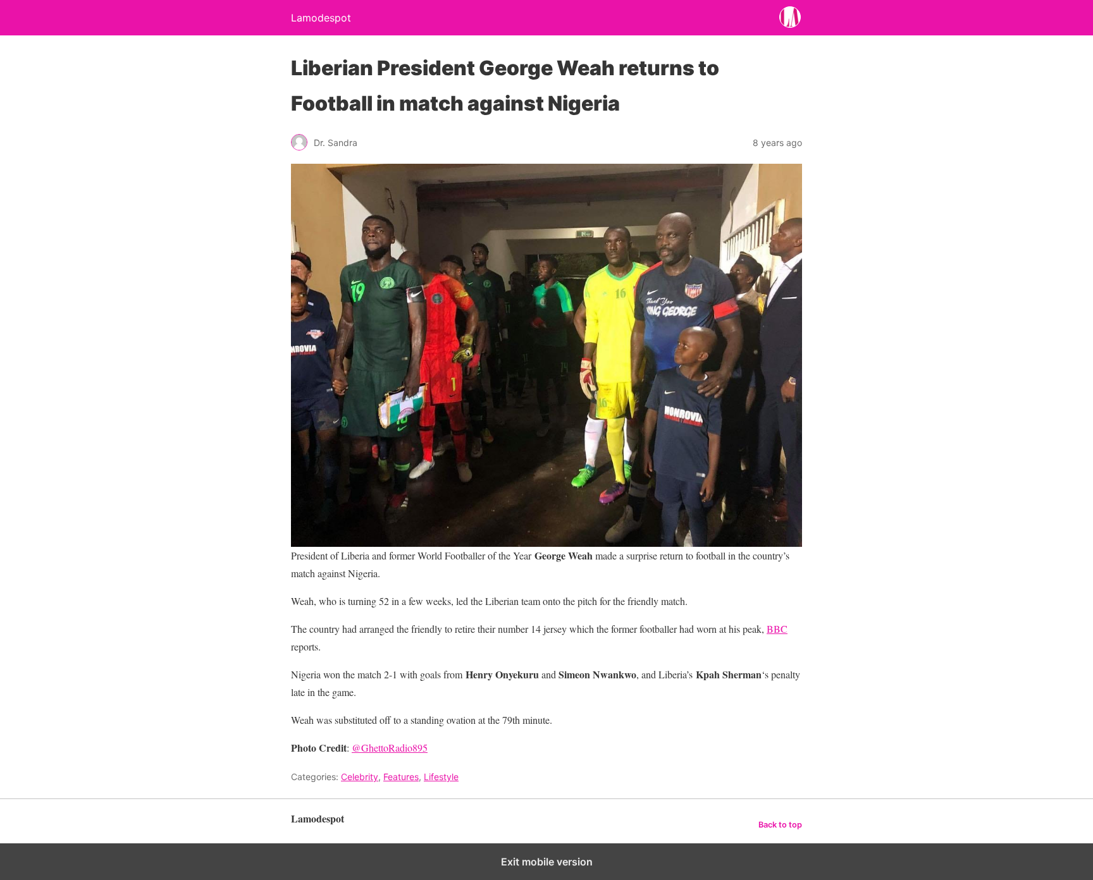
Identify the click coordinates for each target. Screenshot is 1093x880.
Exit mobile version (547, 861)
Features (401, 776)
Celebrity (359, 776)
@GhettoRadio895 (390, 747)
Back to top (780, 824)
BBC (777, 628)
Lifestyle (441, 776)
